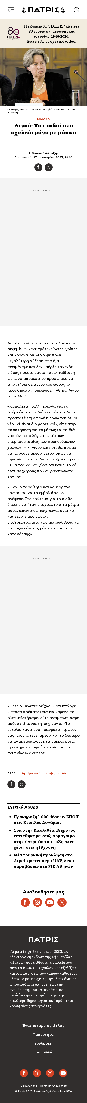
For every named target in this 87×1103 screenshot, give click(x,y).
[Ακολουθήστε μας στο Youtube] (63, 1073)
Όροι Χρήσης (28, 1085)
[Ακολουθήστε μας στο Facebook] (25, 902)
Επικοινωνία (43, 1052)
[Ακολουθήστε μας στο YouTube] (49, 902)
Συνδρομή (43, 1043)
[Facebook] (38, 167)
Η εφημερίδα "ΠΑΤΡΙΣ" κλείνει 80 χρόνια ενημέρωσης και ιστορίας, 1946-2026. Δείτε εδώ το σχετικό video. (51, 34)
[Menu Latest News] (76, 9)
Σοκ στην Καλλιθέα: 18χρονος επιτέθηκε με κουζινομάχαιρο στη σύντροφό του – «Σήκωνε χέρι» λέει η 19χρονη (44, 838)
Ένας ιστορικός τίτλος (43, 1025)
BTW (69, 1091)
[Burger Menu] (10, 9)
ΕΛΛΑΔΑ (43, 119)
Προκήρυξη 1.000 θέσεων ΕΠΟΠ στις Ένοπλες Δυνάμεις (46, 819)
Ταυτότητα (43, 1034)
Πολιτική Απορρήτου (53, 1085)
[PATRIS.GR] (43, 9)
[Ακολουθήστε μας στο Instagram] (37, 902)
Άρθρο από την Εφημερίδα (45, 773)
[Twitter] (49, 167)
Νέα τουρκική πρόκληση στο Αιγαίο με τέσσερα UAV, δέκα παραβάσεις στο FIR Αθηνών (44, 860)
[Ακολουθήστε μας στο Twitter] (62, 902)
